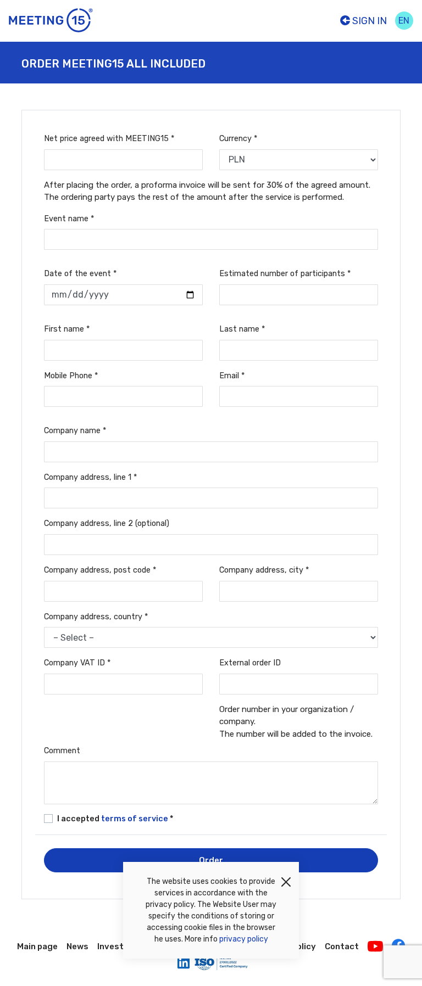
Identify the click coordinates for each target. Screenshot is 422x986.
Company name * (75, 430)
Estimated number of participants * (285, 273)
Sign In (368, 21)
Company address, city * (264, 570)
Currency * (238, 138)
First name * (67, 329)
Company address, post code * (100, 570)
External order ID (250, 663)
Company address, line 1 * (90, 477)
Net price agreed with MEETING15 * (109, 138)
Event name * (69, 218)
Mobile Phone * (71, 375)
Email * (232, 375)
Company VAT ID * (77, 663)
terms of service (135, 818)
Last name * (242, 329)
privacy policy (243, 939)
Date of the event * (80, 273)
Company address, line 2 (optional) (106, 523)
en (403, 20)
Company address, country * (96, 616)
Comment (62, 750)
